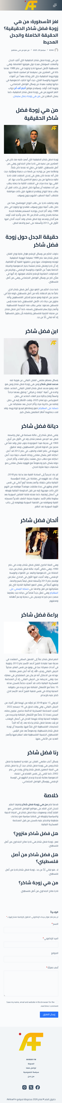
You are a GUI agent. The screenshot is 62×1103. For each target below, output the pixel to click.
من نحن (31, 1076)
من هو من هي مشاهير (20, 50)
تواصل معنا (31, 1068)
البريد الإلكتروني (50, 938)
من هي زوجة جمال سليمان (26, 96)
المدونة (31, 1064)
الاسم (55, 924)
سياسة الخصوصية (31, 1072)
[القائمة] (55, 5)
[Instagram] (24, 1087)
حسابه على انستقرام (48, 408)
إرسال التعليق (49, 1014)
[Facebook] (38, 1087)
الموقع (54, 953)
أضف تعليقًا (52, 968)
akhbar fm (31, 1059)
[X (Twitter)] (31, 1087)
